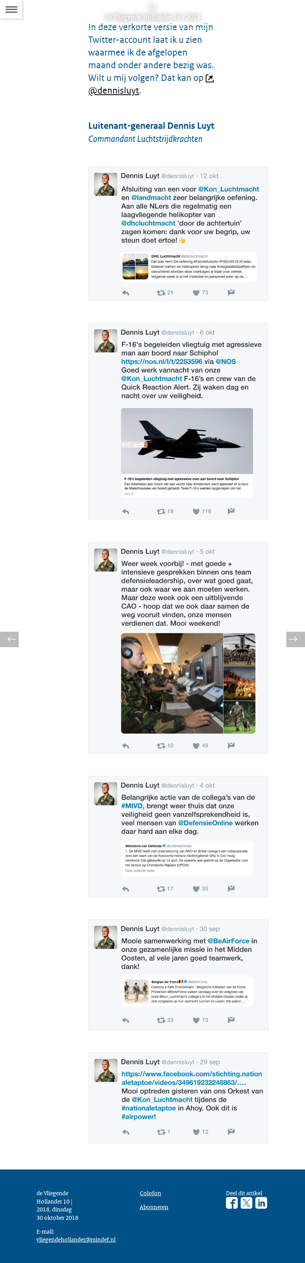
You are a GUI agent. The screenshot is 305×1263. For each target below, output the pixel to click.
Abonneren (154, 1207)
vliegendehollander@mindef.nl (76, 1239)
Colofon (150, 1193)
